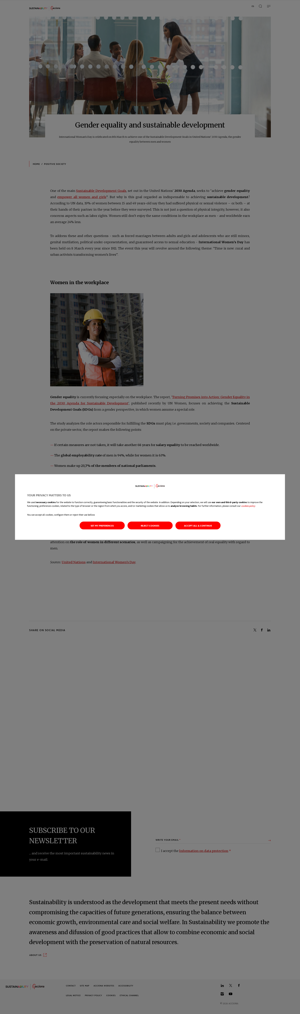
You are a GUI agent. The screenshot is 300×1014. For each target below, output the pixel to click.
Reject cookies (150, 525)
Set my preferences (102, 525)
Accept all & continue (198, 525)
